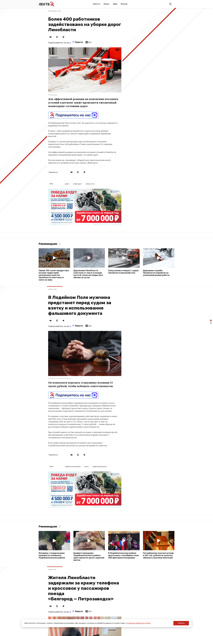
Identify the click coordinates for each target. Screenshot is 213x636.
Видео (106, 4)
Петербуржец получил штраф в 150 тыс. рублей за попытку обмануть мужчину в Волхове (158, 555)
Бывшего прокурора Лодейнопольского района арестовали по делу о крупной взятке (88, 556)
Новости (96, 4)
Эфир (115, 4)
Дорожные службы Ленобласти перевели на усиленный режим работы (156, 272)
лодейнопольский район (73, 466)
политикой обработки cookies (138, 623)
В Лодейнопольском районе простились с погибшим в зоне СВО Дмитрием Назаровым (123, 555)
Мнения (124, 4)
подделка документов (99, 466)
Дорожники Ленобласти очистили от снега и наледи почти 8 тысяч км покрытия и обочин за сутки (88, 274)
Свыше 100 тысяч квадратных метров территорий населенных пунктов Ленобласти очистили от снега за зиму (54, 275)
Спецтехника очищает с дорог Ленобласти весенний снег (123, 271)
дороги (67, 184)
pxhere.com (53, 95)
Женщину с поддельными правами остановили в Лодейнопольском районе (52, 555)
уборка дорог (77, 184)
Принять (181, 623)
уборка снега (90, 184)
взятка (86, 466)
